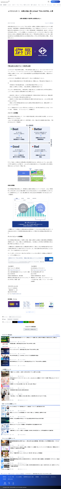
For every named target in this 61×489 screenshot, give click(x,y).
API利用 (4, 479)
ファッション (49, 4)
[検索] (48, 1)
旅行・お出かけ (34, 4)
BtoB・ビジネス (27, 4)
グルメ (39, 4)
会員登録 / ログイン (55, 1)
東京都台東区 (16, 319)
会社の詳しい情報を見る (30, 329)
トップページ (4, 473)
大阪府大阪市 (10, 319)
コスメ (54, 4)
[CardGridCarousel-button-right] (53, 305)
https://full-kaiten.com (15, 270)
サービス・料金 (11, 476)
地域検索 (4, 4)
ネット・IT (44, 4)
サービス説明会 (19, 476)
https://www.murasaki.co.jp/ (39, 270)
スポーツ (13, 4)
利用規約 (37, 476)
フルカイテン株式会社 (49, 23)
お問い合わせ (10, 479)
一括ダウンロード (31, 311)
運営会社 (4, 476)
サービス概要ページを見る (52, 486)
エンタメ (9, 4)
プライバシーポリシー (45, 476)
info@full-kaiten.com (16, 293)
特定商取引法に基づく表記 (29, 476)
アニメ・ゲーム (20, 4)
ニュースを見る (55, 334)
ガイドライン (53, 476)
